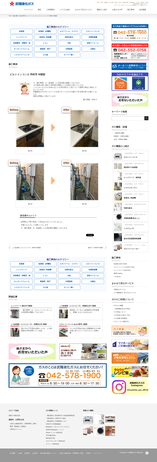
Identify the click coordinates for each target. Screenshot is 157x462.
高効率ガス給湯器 (130, 167)
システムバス (129, 228)
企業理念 (27, 453)
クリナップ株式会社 (52, 444)
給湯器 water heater (120, 264)
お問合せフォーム (16, 429)
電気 (39, 10)
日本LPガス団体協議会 (53, 424)
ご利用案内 (50, 10)
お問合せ (88, 453)
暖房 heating (118, 273)
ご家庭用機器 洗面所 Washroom (135, 204)
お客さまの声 (117, 10)
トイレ (45, 43)
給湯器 (21, 31)
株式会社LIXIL (50, 438)
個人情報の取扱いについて (48, 453)
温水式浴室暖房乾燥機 (132, 239)
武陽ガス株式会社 (14, 415)
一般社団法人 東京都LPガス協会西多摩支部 (60, 415)
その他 (45, 55)
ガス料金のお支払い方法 (122, 315)
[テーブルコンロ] (110, 419)
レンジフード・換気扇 (132, 177)
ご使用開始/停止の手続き (122, 309)
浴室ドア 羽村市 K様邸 (95, 247)
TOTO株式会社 (51, 435)
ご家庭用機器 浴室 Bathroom (134, 163)
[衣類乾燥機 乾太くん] (99, 431)
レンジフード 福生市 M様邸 (21, 306)
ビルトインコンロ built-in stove (124, 267)
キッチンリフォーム (21, 49)
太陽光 (92, 49)
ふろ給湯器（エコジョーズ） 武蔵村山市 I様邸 (29, 324)
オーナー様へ (69, 55)
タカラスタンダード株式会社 (55, 441)
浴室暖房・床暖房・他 (21, 43)
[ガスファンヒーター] (88, 431)
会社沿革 (35, 453)
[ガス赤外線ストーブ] (110, 431)
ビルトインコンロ (93, 31)
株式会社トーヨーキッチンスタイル (57, 427)
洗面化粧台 (69, 37)
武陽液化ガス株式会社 (135, 452)
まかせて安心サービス (83, 10)
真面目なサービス (120, 289)
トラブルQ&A (64, 10)
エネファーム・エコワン (69, 31)
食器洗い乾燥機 (45, 37)
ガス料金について (120, 312)
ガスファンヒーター (131, 249)
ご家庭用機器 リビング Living (134, 245)
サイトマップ (98, 453)
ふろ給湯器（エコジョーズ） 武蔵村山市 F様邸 (77, 306)
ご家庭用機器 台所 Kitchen (134, 153)
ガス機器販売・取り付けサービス (125, 293)
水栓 (69, 43)
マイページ (28, 10)
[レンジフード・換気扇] (99, 419)
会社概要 (142, 10)
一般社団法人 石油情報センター (56, 421)
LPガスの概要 (118, 305)
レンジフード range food (122, 270)
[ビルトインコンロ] (88, 419)
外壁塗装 (69, 49)
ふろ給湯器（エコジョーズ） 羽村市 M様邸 (26, 247)
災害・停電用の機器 (120, 139)
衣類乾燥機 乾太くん (132, 218)
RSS (146, 453)
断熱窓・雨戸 (45, 49)
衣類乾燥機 (93, 37)
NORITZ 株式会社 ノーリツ (55, 430)
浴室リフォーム (93, 43)
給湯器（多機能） (45, 31)
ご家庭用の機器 (119, 133)
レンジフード (22, 37)
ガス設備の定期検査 (120, 318)
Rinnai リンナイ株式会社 (54, 432)
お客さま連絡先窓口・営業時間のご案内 (23, 423)
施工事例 (130, 10)
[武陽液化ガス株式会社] (22, 3)
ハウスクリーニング (21, 55)
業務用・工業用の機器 (121, 136)
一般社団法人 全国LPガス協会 (56, 418)
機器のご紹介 (102, 10)
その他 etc (117, 276)
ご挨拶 (20, 453)
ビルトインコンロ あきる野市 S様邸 (73, 324)
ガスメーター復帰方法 (121, 321)
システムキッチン (130, 188)
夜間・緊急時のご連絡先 (18, 426)
